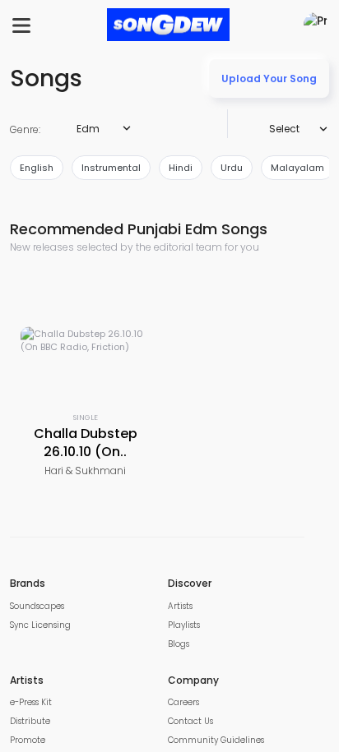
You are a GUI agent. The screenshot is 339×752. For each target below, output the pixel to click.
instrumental (111, 167)
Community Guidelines (216, 740)
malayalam (297, 167)
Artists (180, 606)
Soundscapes (37, 606)
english (36, 167)
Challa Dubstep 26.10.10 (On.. (85, 442)
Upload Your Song (269, 78)
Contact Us (190, 721)
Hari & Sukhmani (85, 470)
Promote (27, 740)
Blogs (178, 644)
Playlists (184, 625)
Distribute (30, 721)
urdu (232, 167)
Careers (183, 702)
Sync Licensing (40, 625)
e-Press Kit (31, 702)
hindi (181, 167)
